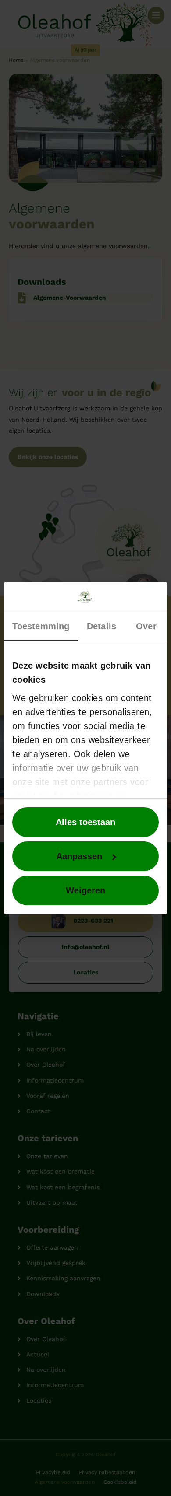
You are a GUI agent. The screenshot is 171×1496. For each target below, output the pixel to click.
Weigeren (85, 890)
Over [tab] (146, 626)
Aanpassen (79, 856)
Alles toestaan (85, 822)
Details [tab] (101, 626)
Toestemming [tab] (40, 626)
